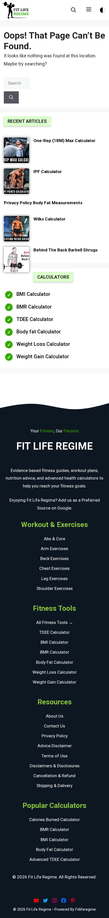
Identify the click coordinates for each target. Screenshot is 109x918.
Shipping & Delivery (54, 785)
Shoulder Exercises (55, 588)
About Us (54, 716)
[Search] (11, 97)
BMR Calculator (34, 307)
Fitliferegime (85, 909)
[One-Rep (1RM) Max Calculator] (16, 151)
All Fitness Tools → (54, 622)
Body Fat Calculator (54, 662)
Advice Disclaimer (55, 745)
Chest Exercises (54, 568)
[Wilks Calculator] (16, 229)
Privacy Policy (55, 735)
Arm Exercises (54, 548)
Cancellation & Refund (54, 775)
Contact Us (54, 725)
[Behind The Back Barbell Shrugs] (16, 260)
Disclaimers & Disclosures (55, 765)
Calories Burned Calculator (54, 819)
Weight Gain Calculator (42, 356)
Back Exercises (54, 558)
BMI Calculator (33, 294)
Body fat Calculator (38, 332)
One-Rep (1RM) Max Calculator (64, 140)
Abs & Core (54, 538)
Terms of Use (54, 755)
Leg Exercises (54, 578)
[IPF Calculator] (16, 182)
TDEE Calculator (34, 319)
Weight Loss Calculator (43, 344)
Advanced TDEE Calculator (54, 859)
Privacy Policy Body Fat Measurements (43, 202)
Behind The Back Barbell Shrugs (65, 249)
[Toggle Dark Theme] (102, 9)
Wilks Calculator (49, 219)
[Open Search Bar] (73, 10)
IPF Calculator (47, 171)
